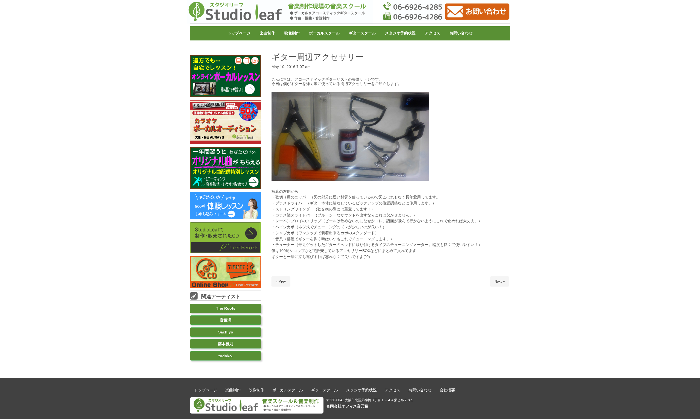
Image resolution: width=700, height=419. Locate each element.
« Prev (281, 281)
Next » (499, 281)
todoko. (225, 356)
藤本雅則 (225, 344)
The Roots (225, 308)
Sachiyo (225, 332)
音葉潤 (225, 320)
